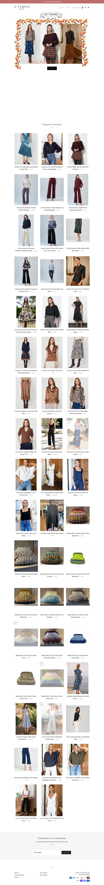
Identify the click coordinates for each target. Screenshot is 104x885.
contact (16, 877)
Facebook (44, 873)
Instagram (45, 875)
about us (16, 873)
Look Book (76, 7)
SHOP (61, 7)
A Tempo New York (85, 873)
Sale (68, 7)
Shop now (52, 68)
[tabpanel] (52, 64)
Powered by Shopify (84, 874)
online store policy (19, 875)
